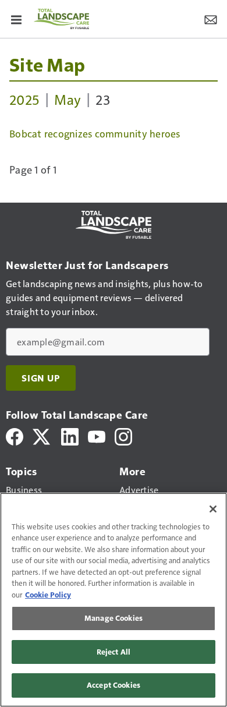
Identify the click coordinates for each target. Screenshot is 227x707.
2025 (24, 99)
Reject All (113, 651)
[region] (113, 600)
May (67, 99)
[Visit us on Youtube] (96, 435)
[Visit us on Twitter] (42, 435)
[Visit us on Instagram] (123, 435)
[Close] (213, 509)
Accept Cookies (113, 685)
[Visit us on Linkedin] (70, 435)
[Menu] (16, 18)
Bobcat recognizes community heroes (94, 133)
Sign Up (41, 378)
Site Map (47, 64)
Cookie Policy (48, 594)
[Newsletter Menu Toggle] (211, 18)
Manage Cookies (113, 618)
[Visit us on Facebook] (14, 435)
